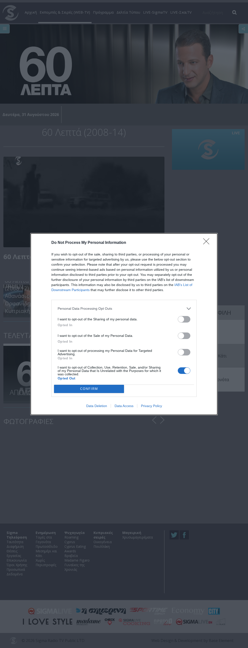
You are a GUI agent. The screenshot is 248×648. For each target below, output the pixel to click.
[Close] (207, 242)
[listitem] (124, 308)
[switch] (184, 319)
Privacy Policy (151, 406)
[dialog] (124, 324)
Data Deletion (96, 406)
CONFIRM (89, 389)
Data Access (124, 406)
